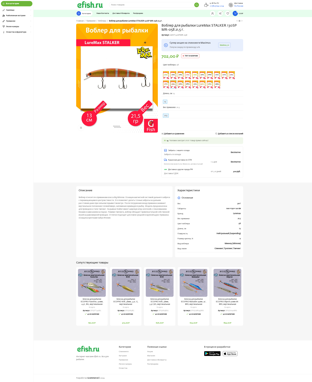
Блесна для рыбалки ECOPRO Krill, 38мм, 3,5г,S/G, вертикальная (159, 301)
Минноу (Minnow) (233, 243)
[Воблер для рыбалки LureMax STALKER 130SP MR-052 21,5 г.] (232, 75)
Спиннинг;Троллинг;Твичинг (227, 248)
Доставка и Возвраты (156, 360)
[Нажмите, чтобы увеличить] (81, 128)
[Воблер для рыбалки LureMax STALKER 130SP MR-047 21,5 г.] (217, 75)
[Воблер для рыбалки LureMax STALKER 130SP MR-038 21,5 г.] (188, 75)
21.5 (239, 218)
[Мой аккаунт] (212, 13)
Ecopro (92, 307)
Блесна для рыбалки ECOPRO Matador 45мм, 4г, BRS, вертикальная (193, 301)
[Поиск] (196, 5)
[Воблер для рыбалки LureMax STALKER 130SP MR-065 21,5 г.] (188, 84)
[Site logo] (90, 5)
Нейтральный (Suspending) (228, 233)
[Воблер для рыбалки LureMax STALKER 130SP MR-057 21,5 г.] (166, 84)
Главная (80, 21)
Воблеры (102, 21)
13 (240, 228)
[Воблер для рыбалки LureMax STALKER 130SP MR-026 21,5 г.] (181, 75)
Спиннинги (123, 351)
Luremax (237, 213)
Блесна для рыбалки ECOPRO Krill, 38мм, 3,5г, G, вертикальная (125, 301)
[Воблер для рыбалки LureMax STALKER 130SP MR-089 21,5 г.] (217, 84)
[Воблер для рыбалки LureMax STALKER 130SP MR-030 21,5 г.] (173, 75)
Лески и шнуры (125, 364)
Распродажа (152, 364)
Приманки (91, 21)
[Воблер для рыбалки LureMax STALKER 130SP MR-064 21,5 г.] (181, 84)
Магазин (151, 356)
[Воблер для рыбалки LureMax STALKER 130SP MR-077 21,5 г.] (203, 84)
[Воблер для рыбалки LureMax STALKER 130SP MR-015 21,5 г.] (166, 75)
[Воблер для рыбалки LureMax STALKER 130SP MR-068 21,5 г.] (195, 84)
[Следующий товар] (242, 21)
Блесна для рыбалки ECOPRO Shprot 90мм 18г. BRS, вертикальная (227, 301)
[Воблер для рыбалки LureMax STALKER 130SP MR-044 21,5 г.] (203, 75)
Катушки (123, 356)
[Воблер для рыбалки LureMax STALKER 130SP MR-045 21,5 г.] (210, 75)
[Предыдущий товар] (237, 21)
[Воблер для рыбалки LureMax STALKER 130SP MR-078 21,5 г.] (210, 84)
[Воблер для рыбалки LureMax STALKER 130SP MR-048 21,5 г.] (224, 75)
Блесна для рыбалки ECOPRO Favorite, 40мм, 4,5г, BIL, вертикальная (92, 301)
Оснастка (123, 368)
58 (240, 223)
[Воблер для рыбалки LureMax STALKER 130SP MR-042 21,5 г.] (195, 75)
